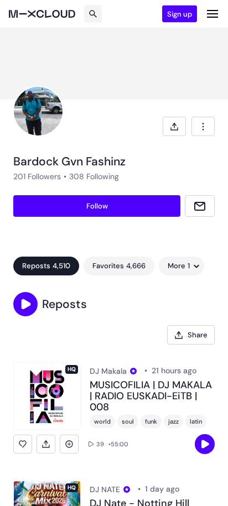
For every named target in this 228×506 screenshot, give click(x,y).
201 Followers (37, 176)
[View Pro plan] (133, 371)
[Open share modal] (174, 126)
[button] (25, 304)
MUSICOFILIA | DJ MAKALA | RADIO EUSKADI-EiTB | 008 (151, 396)
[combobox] (203, 126)
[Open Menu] (212, 13)
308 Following (94, 176)
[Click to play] (205, 444)
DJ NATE (105, 489)
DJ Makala (108, 371)
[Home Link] (42, 14)
